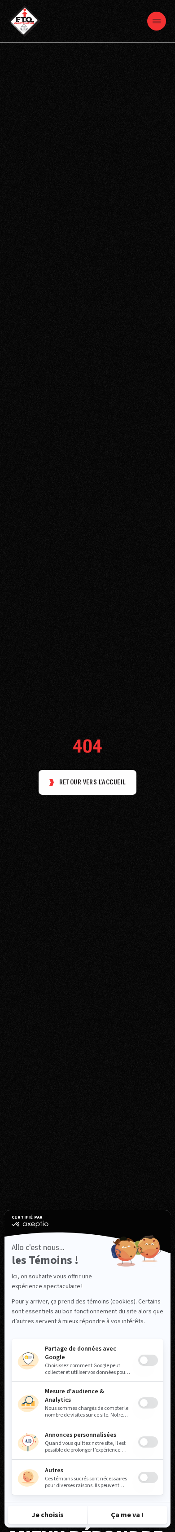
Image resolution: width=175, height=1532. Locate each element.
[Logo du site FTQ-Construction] (24, 21)
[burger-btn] (156, 21)
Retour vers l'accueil (92, 782)
